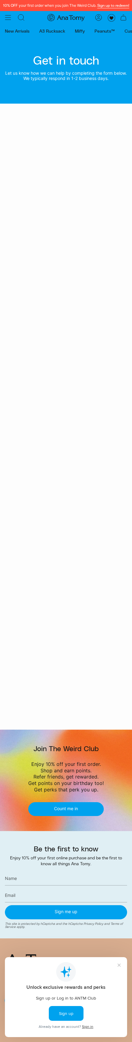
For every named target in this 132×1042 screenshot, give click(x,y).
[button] (21, 17)
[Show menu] (8, 17)
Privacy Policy (93, 923)
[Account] (98, 17)
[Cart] (123, 17)
